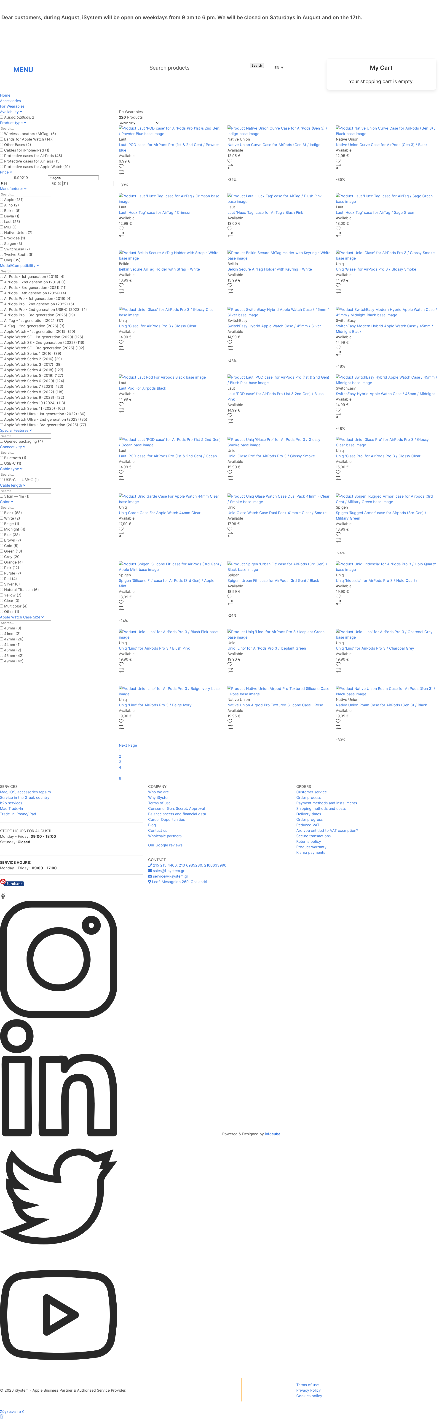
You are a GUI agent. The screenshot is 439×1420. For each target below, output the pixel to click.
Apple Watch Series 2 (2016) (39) (33, 359)
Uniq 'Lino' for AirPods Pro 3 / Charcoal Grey (375, 648)
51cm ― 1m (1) (16, 496)
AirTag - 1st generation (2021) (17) (33, 320)
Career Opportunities (166, 819)
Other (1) (11, 611)
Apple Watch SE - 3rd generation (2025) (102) (44, 348)
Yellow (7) (12, 595)
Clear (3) (11, 600)
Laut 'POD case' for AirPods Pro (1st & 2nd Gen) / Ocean (168, 456)
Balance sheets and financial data (177, 814)
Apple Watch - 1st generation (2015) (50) (39, 331)
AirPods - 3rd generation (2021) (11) (35, 287)
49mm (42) (14, 661)
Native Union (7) (18, 232)
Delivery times (308, 814)
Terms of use (159, 803)
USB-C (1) (12, 463)
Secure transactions (313, 836)
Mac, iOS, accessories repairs (25, 792)
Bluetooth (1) (15, 457)
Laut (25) (12, 221)
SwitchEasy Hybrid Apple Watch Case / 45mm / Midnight (385, 393)
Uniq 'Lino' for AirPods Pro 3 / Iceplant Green (267, 648)
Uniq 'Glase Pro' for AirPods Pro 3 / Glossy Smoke (271, 456)
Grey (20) (12, 556)
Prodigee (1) (14, 238)
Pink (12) (11, 567)
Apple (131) (14, 199)
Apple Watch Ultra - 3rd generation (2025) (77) (45, 425)
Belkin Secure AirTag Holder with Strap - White (159, 269)
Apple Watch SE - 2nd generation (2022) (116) (44, 342)
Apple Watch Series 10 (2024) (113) (34, 403)
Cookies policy (309, 1395)
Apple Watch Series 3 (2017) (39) (33, 364)
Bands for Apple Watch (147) (29, 139)
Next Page (128, 745)
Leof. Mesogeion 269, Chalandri (179, 881)
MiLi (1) (10, 227)
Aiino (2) (11, 205)
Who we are (158, 792)
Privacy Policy (308, 1390)
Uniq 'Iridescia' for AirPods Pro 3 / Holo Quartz (377, 580)
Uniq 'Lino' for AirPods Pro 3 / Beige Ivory (155, 705)
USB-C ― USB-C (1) (21, 479)
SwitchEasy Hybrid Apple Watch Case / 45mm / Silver (274, 326)
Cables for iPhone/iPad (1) (26, 150)
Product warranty (311, 847)
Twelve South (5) (19, 254)
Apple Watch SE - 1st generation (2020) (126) (43, 337)
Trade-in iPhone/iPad (18, 814)
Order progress (309, 819)
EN (279, 67)
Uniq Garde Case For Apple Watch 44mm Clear (160, 512)
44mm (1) (12, 644)
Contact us (157, 830)
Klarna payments (310, 852)
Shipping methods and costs (321, 808)
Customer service (311, 792)
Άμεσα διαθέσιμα (19, 117)
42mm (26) (14, 639)
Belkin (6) (12, 210)
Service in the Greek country (24, 797)
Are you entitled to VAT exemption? (327, 830)
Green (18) (13, 551)
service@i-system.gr (170, 876)
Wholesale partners (165, 836)
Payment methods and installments (326, 803)
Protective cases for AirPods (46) (33, 155)
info (273, 1134)
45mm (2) (12, 650)
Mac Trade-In (11, 808)
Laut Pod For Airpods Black (142, 388)
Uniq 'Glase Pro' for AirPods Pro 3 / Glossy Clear (378, 456)
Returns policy (308, 841)
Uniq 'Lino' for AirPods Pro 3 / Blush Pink (154, 648)
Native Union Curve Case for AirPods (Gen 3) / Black (382, 144)
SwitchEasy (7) (17, 249)
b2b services (11, 803)
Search (257, 65)
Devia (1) (11, 216)
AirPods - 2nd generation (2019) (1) (35, 282)
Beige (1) (11, 523)
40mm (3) (12, 628)
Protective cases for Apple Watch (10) (37, 166)
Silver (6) (12, 584)
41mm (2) (12, 633)
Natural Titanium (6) (21, 589)
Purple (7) (12, 573)
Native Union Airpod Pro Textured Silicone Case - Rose (275, 705)
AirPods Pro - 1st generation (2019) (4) (38, 298)
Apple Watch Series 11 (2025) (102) (34, 408)
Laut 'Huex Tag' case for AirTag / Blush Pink (265, 212)
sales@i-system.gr (168, 870)
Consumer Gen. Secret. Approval (176, 808)
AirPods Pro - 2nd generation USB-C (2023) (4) (45, 309)
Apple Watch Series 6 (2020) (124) (34, 381)
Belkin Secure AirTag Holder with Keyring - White (270, 269)
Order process (308, 797)
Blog (152, 825)
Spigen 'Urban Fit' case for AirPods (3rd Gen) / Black (273, 580)
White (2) (12, 518)
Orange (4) (13, 562)
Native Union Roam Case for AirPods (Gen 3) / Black (381, 705)
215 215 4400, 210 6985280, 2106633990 (189, 865)
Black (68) (13, 512)
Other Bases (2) (17, 144)
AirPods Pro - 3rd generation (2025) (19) (39, 315)
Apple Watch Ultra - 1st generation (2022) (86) (45, 414)
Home (5, 95)
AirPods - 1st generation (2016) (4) (34, 276)
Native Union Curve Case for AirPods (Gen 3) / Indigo (274, 144)
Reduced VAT (307, 825)
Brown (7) (12, 540)
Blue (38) (12, 534)
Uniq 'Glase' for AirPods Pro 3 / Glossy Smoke (376, 269)
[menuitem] (381, 74)
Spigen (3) (13, 243)
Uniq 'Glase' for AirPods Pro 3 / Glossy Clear (157, 326)
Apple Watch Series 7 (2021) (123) (33, 386)
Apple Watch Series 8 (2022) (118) (34, 392)
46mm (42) (14, 655)
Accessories (10, 100)
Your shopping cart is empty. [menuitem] (381, 81)
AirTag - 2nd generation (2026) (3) (34, 326)
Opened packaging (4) (23, 441)
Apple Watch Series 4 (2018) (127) (33, 370)
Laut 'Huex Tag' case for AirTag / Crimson (155, 212)
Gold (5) (11, 545)
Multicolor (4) (16, 606)
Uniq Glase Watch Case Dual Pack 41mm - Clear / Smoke (277, 512)
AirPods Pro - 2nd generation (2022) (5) (39, 304)
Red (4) (10, 578)
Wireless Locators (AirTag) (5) (30, 133)
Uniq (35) (12, 260)
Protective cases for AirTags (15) (32, 161)
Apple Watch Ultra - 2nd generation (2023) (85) (45, 419)
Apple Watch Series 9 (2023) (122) (34, 397)
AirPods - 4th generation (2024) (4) (35, 293)
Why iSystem (159, 797)
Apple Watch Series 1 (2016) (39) (32, 353)
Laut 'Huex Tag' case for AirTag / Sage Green (375, 212)
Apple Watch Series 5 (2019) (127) (33, 375)
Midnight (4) (14, 529)
